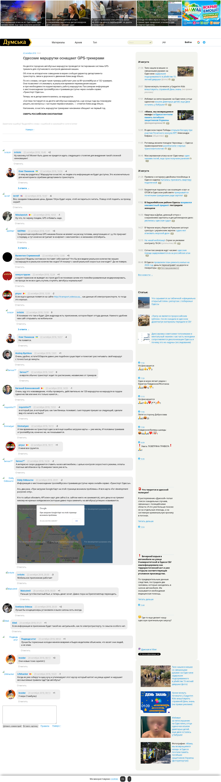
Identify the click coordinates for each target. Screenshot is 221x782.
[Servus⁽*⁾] (11, 370)
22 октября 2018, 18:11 (42, 445)
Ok (122, 779)
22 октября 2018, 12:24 (44, 274)
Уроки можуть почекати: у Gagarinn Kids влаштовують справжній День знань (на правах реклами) (183, 698)
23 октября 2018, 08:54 (49, 639)
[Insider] (10, 663)
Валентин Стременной (27, 255)
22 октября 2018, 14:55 (57, 388)
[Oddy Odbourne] (8, 481)
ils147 (16, 195)
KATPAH (21, 231)
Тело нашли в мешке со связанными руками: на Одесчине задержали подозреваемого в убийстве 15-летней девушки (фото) (182, 675)
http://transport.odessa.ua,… (68, 296)
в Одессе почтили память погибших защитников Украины (159, 117)
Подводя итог (28, 639)
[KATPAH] (10, 231)
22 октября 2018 (29, 53)
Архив (78, 42)
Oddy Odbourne (25, 480)
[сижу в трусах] (7, 280)
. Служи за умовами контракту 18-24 (164, 241)
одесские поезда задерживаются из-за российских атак (167, 251)
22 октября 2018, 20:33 (38, 574)
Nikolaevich (21, 214)
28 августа (143, 170)
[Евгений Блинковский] (7, 393)
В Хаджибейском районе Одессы (163, 202)
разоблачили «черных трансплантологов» (165, 147)
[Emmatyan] (8, 426)
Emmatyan (23, 426)
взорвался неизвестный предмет (168, 204)
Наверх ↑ (30, 129)
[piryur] (7, 299)
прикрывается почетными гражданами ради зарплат (167, 194)
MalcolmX (25, 590)
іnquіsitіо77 (25, 407)
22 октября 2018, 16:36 (38, 461)
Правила (45, 726)
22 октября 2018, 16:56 (51, 171)
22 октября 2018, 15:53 (44, 407)
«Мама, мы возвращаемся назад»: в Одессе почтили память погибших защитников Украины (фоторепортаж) (183, 752)
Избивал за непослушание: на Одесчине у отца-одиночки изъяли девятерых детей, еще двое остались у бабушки (182, 726)
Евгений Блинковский (27, 388)
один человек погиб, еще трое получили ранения (167, 157)
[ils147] (6, 196)
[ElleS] (6, 620)
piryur (18, 293)
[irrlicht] (7, 152)
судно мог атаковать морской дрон (165, 232)
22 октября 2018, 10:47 (36, 195)
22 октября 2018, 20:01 (47, 480)
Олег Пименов (26, 171)
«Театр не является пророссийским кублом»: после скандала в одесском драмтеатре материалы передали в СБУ (171, 319)
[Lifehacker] (8, 674)
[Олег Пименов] (10, 176)
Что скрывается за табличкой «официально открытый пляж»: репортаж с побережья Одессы (174, 301)
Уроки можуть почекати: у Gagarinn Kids (165, 86)
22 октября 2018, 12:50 (39, 293)
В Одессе (149, 262)
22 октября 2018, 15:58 (37, 312)
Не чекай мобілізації (155, 240)
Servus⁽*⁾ (24, 372)
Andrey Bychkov (23, 353)
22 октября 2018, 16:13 (42, 426)
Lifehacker (22, 674)
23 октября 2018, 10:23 (45, 674)
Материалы (58, 42)
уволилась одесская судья (158, 220)
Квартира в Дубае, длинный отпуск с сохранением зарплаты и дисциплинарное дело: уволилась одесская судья (66, 22)
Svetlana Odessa (23, 606)
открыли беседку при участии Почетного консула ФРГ (168, 131)
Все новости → (145, 274)
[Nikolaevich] (7, 220)
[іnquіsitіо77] (9, 407)
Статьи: (143, 292)
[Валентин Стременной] (7, 261)
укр (164, 42)
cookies (114, 779)
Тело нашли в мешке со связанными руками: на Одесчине (156, 70)
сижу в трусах (22, 274)
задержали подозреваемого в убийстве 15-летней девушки (160, 76)
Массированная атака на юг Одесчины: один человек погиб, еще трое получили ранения (21, 23)
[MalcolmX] (11, 588)
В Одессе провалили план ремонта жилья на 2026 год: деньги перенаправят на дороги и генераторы (112, 22)
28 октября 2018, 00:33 (44, 590)
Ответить (18, 163)
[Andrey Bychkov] (7, 358)
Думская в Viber (149, 649)
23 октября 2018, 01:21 (30, 622)
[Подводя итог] (10, 639)
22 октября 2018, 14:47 (42, 372)
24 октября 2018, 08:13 (39, 657)
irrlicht (17, 152)
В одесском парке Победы (158, 130)
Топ (95, 42)
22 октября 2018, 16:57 (51, 337)
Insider (22, 657)
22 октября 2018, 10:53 (45, 214)
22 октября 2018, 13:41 (39, 231)
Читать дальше (145, 521)
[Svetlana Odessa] (7, 612)
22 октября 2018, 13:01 (45, 353)
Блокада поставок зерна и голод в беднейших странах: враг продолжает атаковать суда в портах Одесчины (157, 22)
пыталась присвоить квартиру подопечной (168, 181)
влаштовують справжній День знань (163, 89)
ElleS (14, 622)
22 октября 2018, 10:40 (35, 152)
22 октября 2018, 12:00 (53, 255)
